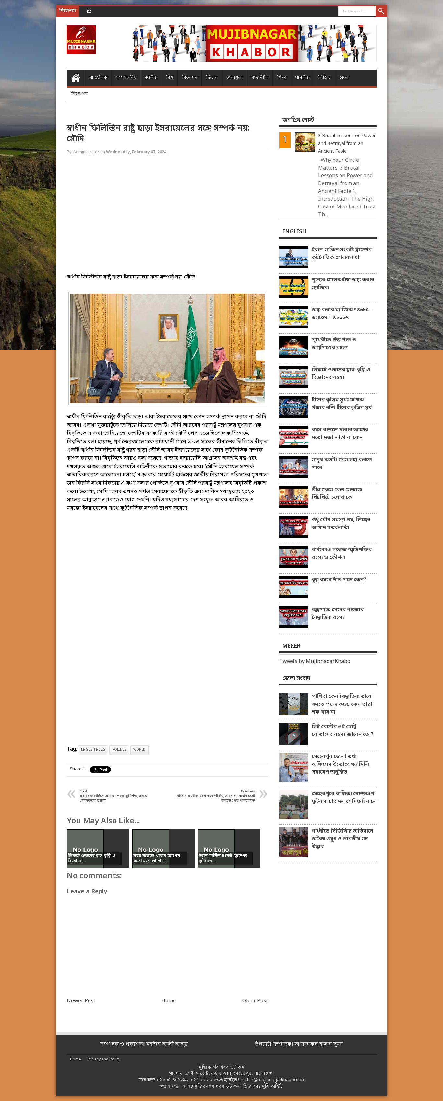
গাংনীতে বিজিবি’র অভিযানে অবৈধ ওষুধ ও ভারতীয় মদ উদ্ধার (342, 839)
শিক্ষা (282, 78)
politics (119, 750)
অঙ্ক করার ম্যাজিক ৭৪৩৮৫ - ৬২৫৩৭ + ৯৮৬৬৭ (342, 313)
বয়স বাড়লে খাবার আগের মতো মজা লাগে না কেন (340, 433)
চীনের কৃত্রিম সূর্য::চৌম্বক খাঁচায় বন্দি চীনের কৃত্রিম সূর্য (342, 404)
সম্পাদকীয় (126, 78)
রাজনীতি (260, 78)
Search (381, 11)
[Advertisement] (26, 103)
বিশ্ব (170, 78)
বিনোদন (190, 78)
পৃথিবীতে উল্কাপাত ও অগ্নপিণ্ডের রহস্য (334, 344)
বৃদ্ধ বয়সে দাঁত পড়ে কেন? (339, 580)
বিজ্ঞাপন (79, 94)
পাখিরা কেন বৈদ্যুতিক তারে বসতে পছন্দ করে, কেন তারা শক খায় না (342, 704)
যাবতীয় (302, 78)
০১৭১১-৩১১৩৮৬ (207, 1080)
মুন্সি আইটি (272, 1086)
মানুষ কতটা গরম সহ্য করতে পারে (342, 463)
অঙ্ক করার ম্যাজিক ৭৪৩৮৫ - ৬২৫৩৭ (133, 11)
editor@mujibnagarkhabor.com (273, 1080)
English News (93, 750)
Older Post (255, 1001)
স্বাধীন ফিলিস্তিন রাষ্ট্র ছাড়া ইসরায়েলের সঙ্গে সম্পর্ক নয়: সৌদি (158, 134)
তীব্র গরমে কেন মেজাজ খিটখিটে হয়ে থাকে (337, 493)
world (139, 750)
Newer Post (81, 1001)
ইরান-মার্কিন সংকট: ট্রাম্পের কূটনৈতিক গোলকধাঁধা (342, 253)
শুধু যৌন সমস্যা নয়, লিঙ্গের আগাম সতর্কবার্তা (341, 523)
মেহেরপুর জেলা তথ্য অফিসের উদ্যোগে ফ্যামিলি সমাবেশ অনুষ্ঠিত (340, 764)
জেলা (344, 78)
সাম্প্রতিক (98, 78)
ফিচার (212, 78)
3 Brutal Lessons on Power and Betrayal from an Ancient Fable (347, 144)
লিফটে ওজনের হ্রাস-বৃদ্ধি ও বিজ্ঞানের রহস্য (341, 373)
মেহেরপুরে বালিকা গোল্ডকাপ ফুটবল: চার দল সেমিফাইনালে (344, 797)
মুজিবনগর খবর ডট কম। (218, 1086)
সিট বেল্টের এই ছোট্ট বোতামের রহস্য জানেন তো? (343, 730)
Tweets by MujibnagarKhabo (314, 661)
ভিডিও (324, 78)
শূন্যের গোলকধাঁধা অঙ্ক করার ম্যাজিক (343, 284)
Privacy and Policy (104, 1059)
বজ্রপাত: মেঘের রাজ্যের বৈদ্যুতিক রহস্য (338, 613)
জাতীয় (151, 78)
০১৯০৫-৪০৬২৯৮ (172, 1080)
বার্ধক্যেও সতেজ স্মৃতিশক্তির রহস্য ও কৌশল (342, 553)
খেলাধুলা (234, 78)
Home (76, 78)
